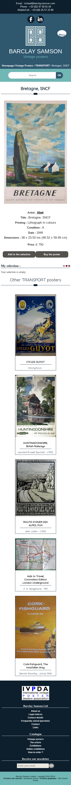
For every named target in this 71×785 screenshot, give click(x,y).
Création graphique (48, 778)
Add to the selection (19, 254)
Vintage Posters (24, 65)
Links (35, 727)
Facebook (31, 19)
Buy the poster (52, 254)
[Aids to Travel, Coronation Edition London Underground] (35, 569)
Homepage (8, 65)
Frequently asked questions (35, 721)
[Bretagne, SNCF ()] (35, 152)
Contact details (35, 718)
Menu (62, 34)
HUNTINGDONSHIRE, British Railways (35, 444)
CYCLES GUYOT (35, 361)
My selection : (11, 266)
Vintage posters (35, 739)
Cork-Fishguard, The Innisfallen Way (35, 666)
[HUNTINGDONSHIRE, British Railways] (35, 436)
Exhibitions (35, 746)
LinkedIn (40, 19)
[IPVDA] (35, 699)
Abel (40, 212)
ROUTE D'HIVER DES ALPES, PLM (35, 523)
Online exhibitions (35, 749)
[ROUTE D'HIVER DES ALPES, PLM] (35, 515)
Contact (35, 724)
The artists (35, 742)
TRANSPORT (42, 65)
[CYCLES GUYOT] (35, 355)
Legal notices (35, 714)
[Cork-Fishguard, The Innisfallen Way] (35, 657)
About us (35, 711)
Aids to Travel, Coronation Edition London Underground (35, 579)
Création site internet (12, 778)
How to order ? (35, 752)
